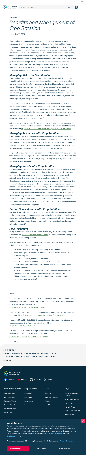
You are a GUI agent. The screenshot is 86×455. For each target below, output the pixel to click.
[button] (6, 373)
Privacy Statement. (67, 441)
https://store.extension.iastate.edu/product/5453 (28, 337)
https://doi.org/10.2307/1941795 (23, 326)
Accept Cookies (15, 448)
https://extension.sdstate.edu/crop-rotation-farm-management (43, 315)
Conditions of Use (13, 436)
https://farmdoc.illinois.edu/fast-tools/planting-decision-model (46, 129)
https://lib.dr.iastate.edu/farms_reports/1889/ (27, 307)
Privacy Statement (55, 433)
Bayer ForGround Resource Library (35, 235)
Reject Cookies (65, 448)
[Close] (83, 421)
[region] (43, 437)
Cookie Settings (40, 448)
